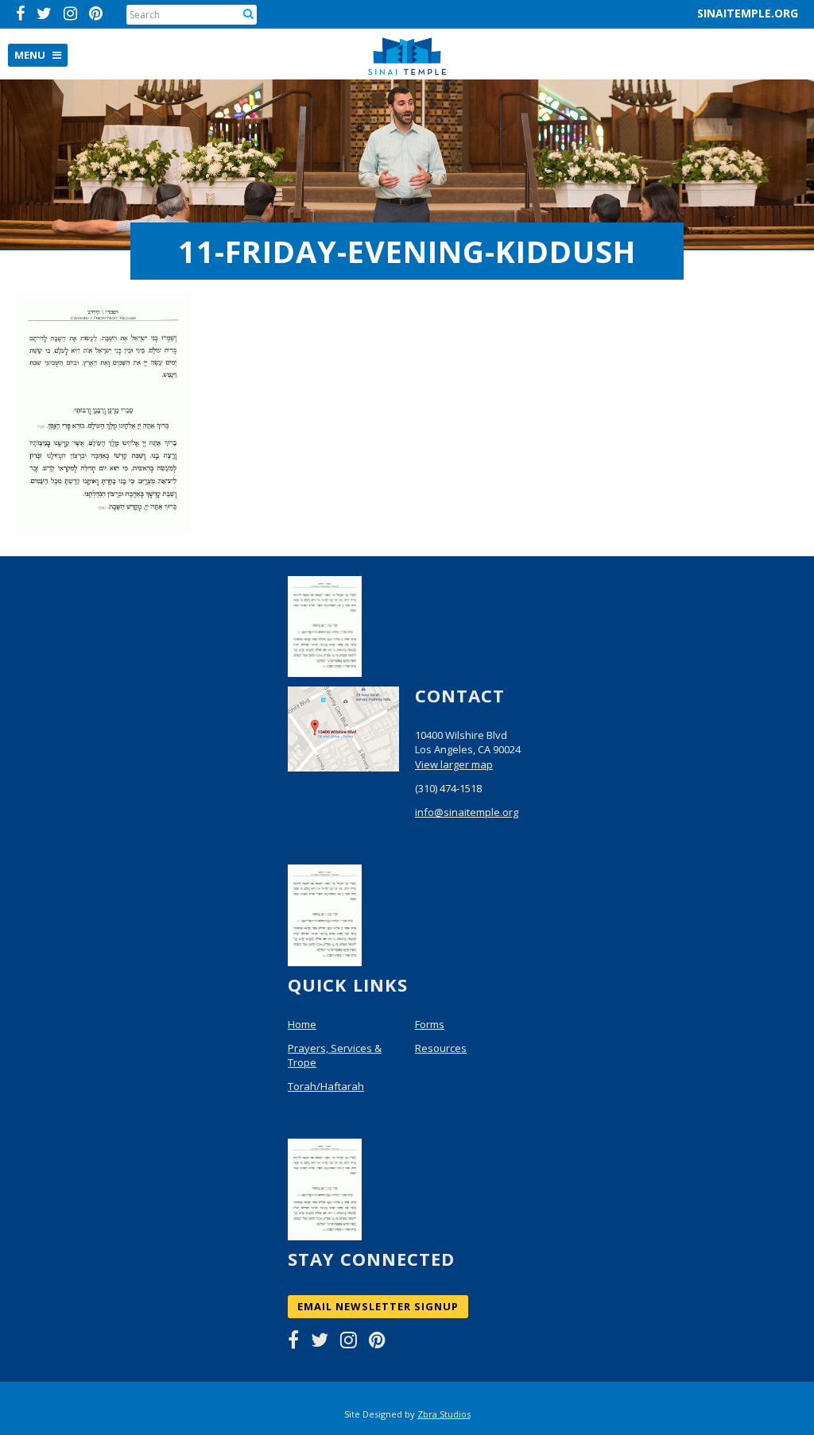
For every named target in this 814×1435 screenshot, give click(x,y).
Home (302, 1024)
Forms (429, 1024)
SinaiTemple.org (747, 13)
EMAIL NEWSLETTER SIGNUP (378, 1306)
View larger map (454, 764)
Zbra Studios (444, 1414)
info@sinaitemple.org (466, 812)
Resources (441, 1048)
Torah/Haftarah (326, 1086)
